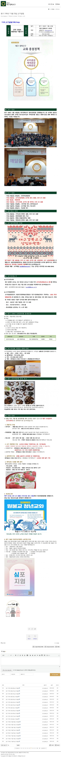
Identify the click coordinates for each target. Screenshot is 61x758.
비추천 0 (35, 638)
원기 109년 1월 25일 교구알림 (12, 710)
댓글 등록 (55, 674)
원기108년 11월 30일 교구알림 (12, 733)
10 (37, 748)
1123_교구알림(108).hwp (11, 22)
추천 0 (29, 638)
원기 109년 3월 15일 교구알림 (12, 693)
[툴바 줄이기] (58, 655)
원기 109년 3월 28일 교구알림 (12, 688)
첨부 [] (3, 643)
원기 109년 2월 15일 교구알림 (12, 705)
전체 (56, 4)
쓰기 (52, 745)
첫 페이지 (17, 748)
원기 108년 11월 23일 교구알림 (12, 13)
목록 (58, 646)
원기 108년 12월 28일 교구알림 (12, 722)
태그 (58, 745)
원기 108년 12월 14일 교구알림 (12, 727)
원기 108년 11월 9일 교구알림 (12, 741)
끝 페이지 (44, 748)
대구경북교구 (5, 16)
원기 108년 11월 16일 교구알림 (12, 738)
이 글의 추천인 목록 (39, 646)
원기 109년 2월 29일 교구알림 (12, 699)
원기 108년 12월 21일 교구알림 (12, 724)
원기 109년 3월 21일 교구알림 (12, 691)
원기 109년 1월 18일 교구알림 (12, 713)
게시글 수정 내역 (50, 646)
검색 (18, 745)
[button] (5, 655)
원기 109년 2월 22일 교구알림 (12, 702)
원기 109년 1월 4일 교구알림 (12, 719)
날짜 (52, 685)
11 (39, 748)
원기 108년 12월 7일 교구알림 (12, 730)
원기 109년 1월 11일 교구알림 (12, 716)
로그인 (50, 4)
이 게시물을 (56, 643)
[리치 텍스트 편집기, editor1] (30, 661)
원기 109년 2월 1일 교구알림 (12, 707)
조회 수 (57, 685)
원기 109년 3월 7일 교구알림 (12, 696)
